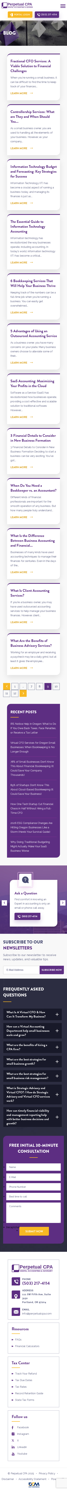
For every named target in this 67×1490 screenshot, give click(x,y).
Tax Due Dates (23, 1380)
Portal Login (22, 14)
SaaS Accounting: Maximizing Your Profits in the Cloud (32, 383)
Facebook (23, 1427)
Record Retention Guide (29, 1393)
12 (15, 693)
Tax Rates (21, 1386)
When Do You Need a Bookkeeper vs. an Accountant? (33, 488)
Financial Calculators (27, 1346)
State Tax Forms (24, 1399)
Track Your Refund (26, 1373)
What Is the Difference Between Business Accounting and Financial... (32, 540)
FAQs (18, 1339)
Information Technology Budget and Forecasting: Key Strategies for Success (33, 171)
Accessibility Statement (32, 1479)
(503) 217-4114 (49, 14)
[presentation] (4, 903)
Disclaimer (8, 1479)
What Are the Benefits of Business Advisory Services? (31, 643)
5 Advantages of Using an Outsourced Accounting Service (33, 333)
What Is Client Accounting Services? (29, 593)
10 (56, 686)
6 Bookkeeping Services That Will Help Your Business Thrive (33, 283)
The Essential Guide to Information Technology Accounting (27, 226)
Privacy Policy (47, 1473)
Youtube (22, 1453)
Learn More (18, 93)
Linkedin (22, 1447)
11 (6, 693)
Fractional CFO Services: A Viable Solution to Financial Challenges (30, 66)
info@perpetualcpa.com (37, 1313)
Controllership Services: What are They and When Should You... (32, 116)
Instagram (23, 1433)
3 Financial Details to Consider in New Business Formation (33, 438)
